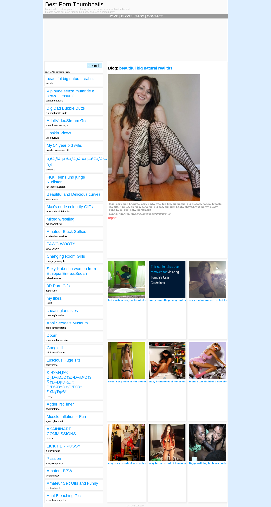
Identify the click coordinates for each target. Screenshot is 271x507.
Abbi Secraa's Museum (67, 323)
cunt (112, 209)
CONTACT (155, 16)
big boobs (179, 203)
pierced (135, 206)
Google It (55, 347)
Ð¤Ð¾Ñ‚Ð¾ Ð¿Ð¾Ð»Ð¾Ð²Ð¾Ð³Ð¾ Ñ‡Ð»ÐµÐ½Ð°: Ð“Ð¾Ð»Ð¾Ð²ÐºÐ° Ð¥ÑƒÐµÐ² (69, 382)
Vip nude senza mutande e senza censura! (70, 93)
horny (205, 206)
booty (179, 206)
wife (158, 203)
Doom (52, 335)
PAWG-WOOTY (61, 244)
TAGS (139, 16)
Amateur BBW (59, 471)
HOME (113, 16)
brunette (134, 203)
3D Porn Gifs (58, 286)
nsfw (133, 209)
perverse (147, 206)
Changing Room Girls (66, 256)
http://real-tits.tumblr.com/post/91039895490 (145, 213)
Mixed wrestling (60, 219)
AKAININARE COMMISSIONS (61, 431)
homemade (144, 209)
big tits (166, 203)
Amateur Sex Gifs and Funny (72, 483)
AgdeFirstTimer (60, 404)
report (112, 218)
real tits (113, 206)
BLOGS (127, 16)
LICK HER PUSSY (64, 446)
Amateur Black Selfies (66, 231)
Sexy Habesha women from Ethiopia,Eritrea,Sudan (71, 271)
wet (197, 206)
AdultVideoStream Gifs (67, 120)
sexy (119, 203)
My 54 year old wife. (64, 145)
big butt (170, 206)
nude (119, 209)
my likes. (54, 298)
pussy (214, 206)
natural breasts (212, 203)
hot (125, 203)
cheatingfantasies (62, 310)
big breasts (194, 203)
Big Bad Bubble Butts (66, 108)
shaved (189, 206)
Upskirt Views (59, 133)
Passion (54, 458)
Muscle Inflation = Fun (66, 416)
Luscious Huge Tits (64, 360)
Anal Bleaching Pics (64, 495)
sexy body (147, 203)
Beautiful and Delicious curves (73, 194)
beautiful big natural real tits (71, 78)
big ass (158, 206)
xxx (126, 209)
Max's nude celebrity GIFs (70, 206)
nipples (124, 206)
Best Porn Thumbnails (74, 4)
